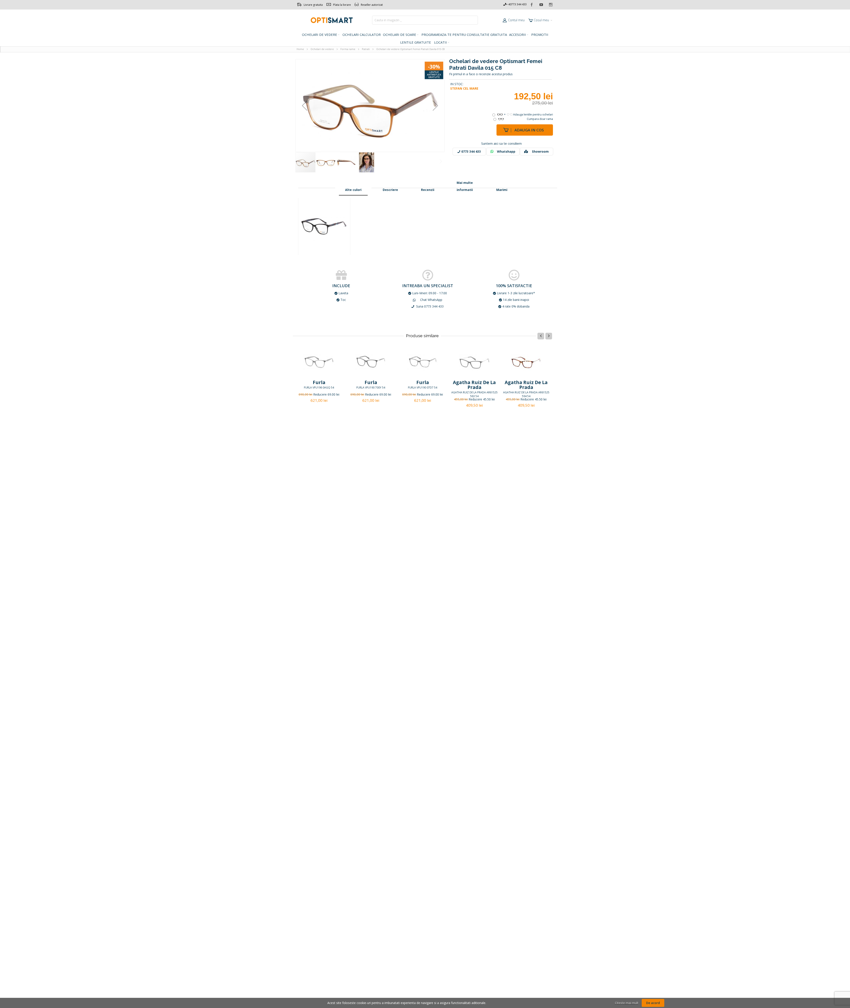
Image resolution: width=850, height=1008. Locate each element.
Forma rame (347, 49)
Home (300, 49)
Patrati (366, 49)
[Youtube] (541, 4)
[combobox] (425, 20)
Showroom (540, 151)
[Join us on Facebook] (532, 4)
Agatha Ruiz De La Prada (474, 384)
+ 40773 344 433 (516, 4)
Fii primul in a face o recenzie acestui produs (481, 74)
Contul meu (516, 20)
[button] (304, 105)
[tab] (353, 190)
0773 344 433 (471, 151)
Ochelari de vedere (322, 49)
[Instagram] (550, 4)
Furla (319, 382)
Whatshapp (506, 151)
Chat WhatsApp (430, 300)
